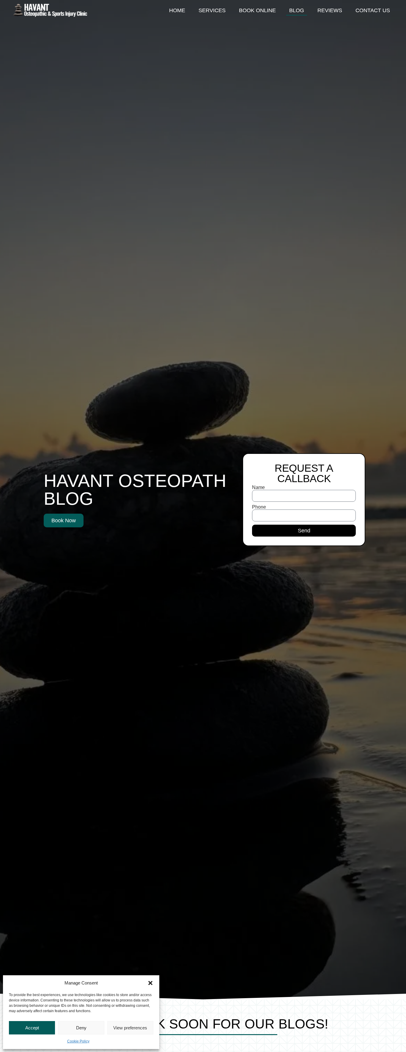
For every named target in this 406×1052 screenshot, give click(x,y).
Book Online (257, 10)
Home (177, 10)
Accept (32, 1027)
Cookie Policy (78, 1041)
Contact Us (372, 10)
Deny (81, 1027)
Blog (296, 10)
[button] (150, 983)
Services (212, 10)
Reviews (329, 10)
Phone (259, 507)
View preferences (130, 1027)
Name (258, 487)
